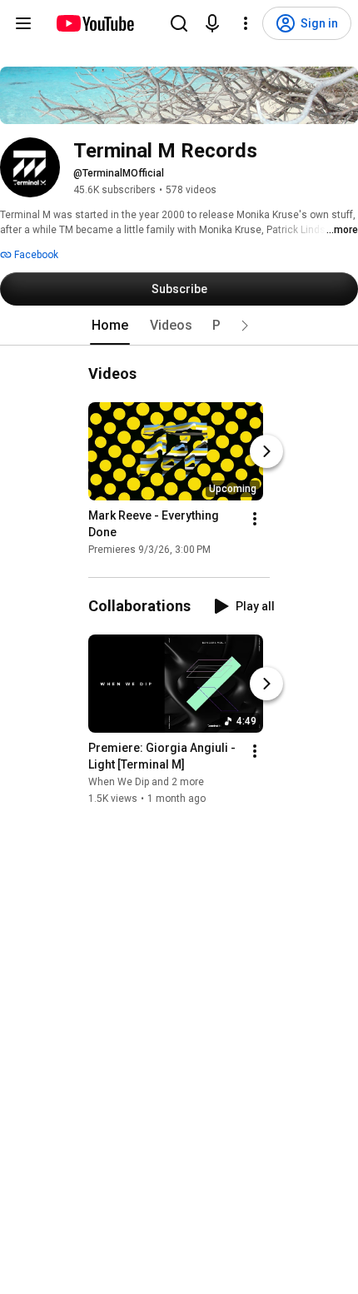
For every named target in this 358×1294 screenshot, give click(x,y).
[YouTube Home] (94, 23)
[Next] (266, 451)
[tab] (110, 326)
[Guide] (23, 23)
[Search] (179, 23)
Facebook (35, 255)
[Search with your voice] (212, 23)
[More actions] (254, 518)
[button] (245, 326)
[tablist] (179, 326)
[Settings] (246, 23)
